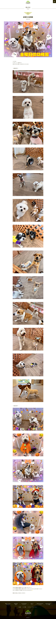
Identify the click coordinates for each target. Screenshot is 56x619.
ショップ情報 (48, 604)
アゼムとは (8, 604)
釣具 (16, 604)
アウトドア (24, 604)
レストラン (40, 604)
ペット (32, 604)
